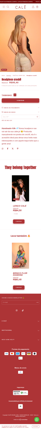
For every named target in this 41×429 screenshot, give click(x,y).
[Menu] (4, 7)
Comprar (19, 221)
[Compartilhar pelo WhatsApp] (3, 149)
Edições (8, 75)
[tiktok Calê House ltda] (23, 310)
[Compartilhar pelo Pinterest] (18, 148)
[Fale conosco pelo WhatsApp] (36, 419)
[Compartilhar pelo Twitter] (13, 148)
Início (3, 75)
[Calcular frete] (37, 117)
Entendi (35, 426)
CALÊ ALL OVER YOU (19, 75)
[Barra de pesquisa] (8, 7)
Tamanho (7, 95)
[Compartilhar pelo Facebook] (8, 148)
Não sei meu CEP (7, 120)
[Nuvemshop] (20, 420)
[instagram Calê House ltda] (17, 310)
